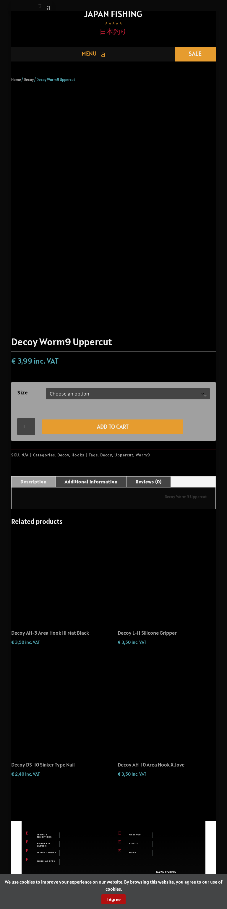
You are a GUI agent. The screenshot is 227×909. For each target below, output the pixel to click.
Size (22, 392)
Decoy (29, 79)
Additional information (91, 482)
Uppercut (123, 455)
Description (33, 482)
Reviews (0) (149, 482)
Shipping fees (46, 861)
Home (16, 79)
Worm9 (143, 455)
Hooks (78, 455)
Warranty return (44, 844)
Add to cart (113, 426)
